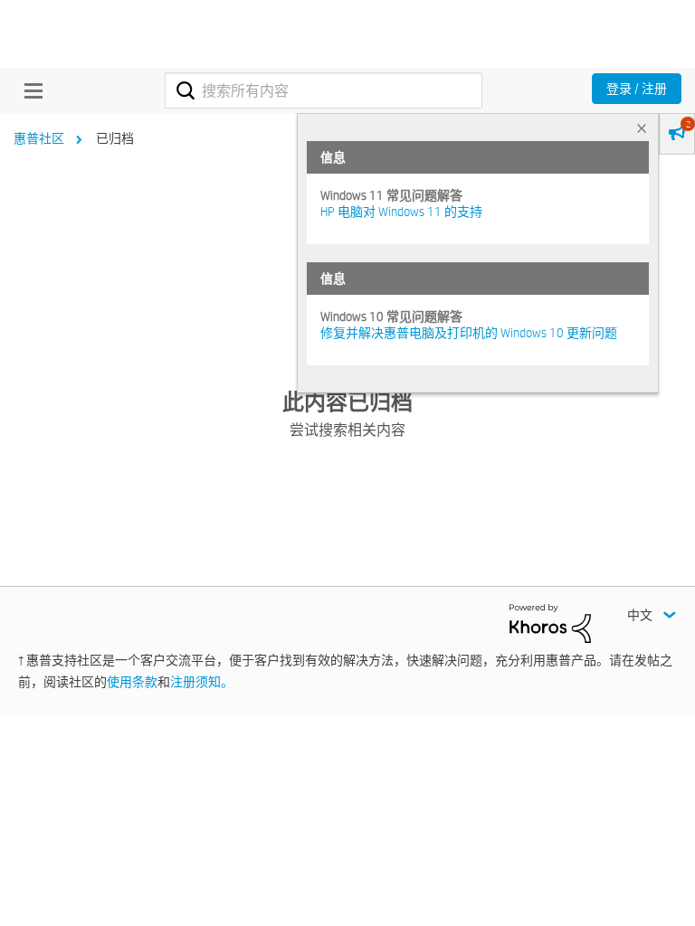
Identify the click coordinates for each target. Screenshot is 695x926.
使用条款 (132, 682)
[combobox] (323, 90)
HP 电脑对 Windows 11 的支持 (401, 211)
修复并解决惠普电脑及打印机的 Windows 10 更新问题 (468, 333)
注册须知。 (201, 682)
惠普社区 (39, 138)
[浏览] (29, 90)
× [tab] (641, 128)
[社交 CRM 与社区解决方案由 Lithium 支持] (550, 622)
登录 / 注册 (636, 88)
